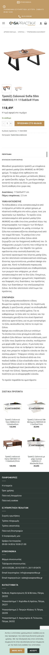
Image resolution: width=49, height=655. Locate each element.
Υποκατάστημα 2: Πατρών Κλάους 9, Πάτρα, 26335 (22, 611)
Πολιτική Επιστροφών (12, 531)
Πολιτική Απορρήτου (12, 495)
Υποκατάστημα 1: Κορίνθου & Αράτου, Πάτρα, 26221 (23, 603)
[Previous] (6, 59)
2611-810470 (34, 568)
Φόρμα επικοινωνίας (12, 559)
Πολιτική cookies (10, 500)
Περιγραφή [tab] (6, 154)
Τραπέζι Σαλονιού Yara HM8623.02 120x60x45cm (12, 422)
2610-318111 (21, 568)
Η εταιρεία (7, 485)
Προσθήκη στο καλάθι (29, 123)
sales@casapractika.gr (31, 578)
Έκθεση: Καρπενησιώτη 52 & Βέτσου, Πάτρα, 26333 (23, 595)
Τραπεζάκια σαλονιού (36, 32)
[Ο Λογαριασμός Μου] (41, 23)
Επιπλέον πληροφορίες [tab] (12, 160)
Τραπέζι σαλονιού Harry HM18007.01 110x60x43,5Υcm (12, 459)
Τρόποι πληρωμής (10, 521)
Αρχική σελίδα (10, 32)
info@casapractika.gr (30, 573)
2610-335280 (8, 568)
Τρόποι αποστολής (11, 526)
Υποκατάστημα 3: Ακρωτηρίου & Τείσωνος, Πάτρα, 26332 (22, 620)
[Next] (43, 59)
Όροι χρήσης (8, 490)
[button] (3, 23)
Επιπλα (21, 32)
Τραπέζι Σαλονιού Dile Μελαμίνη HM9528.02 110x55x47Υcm (36, 422)
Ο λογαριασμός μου (11, 536)
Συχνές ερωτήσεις (11, 516)
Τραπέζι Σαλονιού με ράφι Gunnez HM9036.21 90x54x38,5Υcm (36, 460)
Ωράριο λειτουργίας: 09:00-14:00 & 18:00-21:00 (14, 543)
